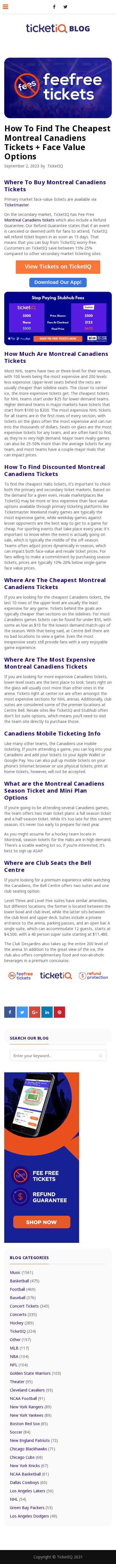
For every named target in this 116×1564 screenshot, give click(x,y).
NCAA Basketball (29, 1474)
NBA (19, 1356)
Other (20, 1339)
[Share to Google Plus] (34, 1016)
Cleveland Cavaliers (31, 1390)
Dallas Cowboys (28, 1482)
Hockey (22, 1322)
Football (22, 1289)
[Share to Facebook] (9, 1016)
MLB (19, 1348)
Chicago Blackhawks (32, 1448)
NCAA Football (27, 1398)
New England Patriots (34, 1440)
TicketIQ (55, 166)
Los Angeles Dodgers (33, 1516)
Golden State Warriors (35, 1373)
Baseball (23, 1297)
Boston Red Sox (29, 1423)
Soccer (20, 1432)
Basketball (24, 1280)
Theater (21, 1381)
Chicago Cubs (26, 1457)
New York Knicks (29, 1465)
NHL (18, 1499)
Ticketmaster (16, 204)
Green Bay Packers (31, 1507)
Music (21, 1272)
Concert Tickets (29, 1306)
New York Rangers (31, 1406)
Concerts (23, 1314)
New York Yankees (31, 1415)
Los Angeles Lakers (31, 1490)
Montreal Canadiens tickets (29, 220)
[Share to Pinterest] (59, 1016)
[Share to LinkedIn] (47, 1016)
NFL (19, 1364)
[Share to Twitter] (22, 1016)
